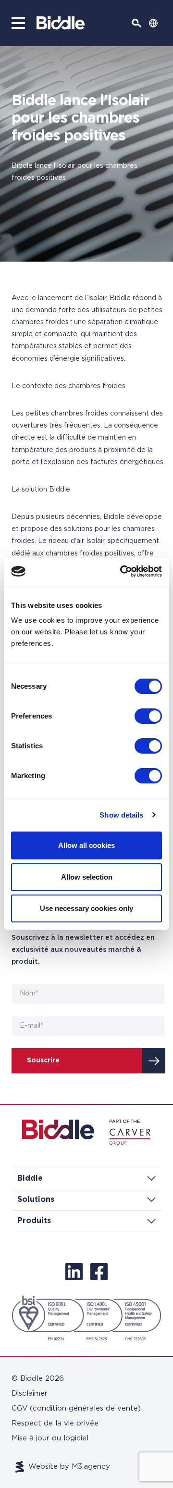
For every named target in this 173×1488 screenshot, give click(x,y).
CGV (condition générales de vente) (76, 1408)
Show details (121, 815)
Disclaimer (30, 1393)
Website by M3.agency (69, 1466)
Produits (34, 1220)
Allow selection (86, 877)
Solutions (35, 1199)
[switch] (148, 716)
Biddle (30, 1178)
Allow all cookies (86, 845)
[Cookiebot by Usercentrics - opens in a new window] (122, 571)
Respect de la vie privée (55, 1423)
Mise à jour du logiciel (50, 1438)
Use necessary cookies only (86, 908)
